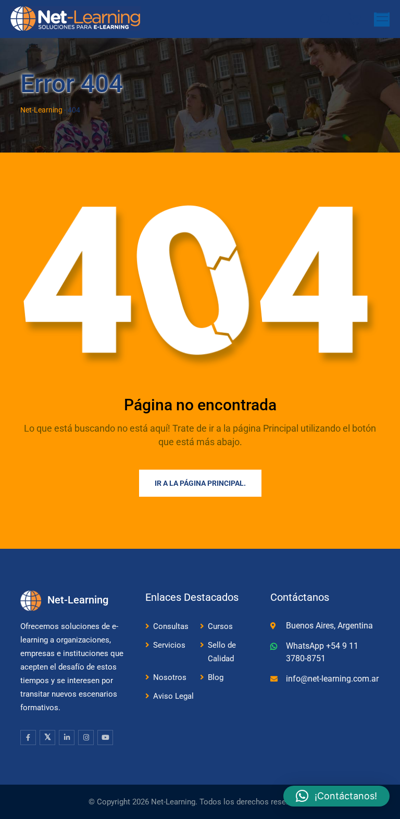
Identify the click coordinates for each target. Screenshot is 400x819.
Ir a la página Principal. (200, 483)
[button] (336, 796)
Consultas (171, 626)
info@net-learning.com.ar (332, 679)
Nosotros (169, 677)
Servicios (169, 645)
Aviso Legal (173, 696)
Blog (215, 677)
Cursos (220, 626)
